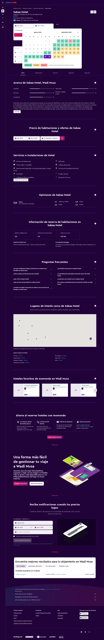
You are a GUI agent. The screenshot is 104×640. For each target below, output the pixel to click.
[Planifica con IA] (3, 17)
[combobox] (34, 523)
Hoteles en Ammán (20, 574)
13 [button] (37, 49)
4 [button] (29, 45)
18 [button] (29, 52)
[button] (3, 2)
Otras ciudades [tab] (21, 566)
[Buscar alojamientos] (3, 11)
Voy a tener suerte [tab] (50, 566)
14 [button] (41, 49)
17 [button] (25, 52)
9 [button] (49, 45)
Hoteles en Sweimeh (60, 574)
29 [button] (45, 56)
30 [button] (49, 56)
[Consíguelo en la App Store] (84, 617)
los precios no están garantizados (52, 589)
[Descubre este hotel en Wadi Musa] (95, 83)
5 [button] (33, 45)
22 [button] (45, 52)
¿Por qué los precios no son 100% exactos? (27, 600)
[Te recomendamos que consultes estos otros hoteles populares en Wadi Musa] (95, 379)
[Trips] (3, 22)
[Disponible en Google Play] (84, 613)
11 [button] (29, 49)
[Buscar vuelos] (3, 7)
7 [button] (41, 45)
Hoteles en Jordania (27, 8)
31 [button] (26, 60)
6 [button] (37, 45)
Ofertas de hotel (17, 8)
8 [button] (45, 45)
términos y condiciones (39, 543)
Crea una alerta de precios (83, 426)
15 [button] (45, 49)
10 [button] (26, 49)
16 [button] (49, 49)
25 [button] (30, 56)
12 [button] (33, 49)
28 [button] (41, 56)
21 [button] (41, 52)
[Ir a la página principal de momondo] (11, 2)
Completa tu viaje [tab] (64, 566)
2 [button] (49, 41)
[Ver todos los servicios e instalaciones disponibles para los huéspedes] (95, 155)
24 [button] (26, 56)
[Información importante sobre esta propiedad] (95, 224)
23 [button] (49, 52)
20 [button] (37, 52)
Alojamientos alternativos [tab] (35, 566)
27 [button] (37, 56)
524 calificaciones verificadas (29, 20)
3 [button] (66, 41)
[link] (54, 437)
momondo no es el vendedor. (24, 594)
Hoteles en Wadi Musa (38, 8)
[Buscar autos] (3, 14)
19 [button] (33, 52)
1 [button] (45, 41)
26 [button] (33, 56)
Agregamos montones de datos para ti (26, 597)
